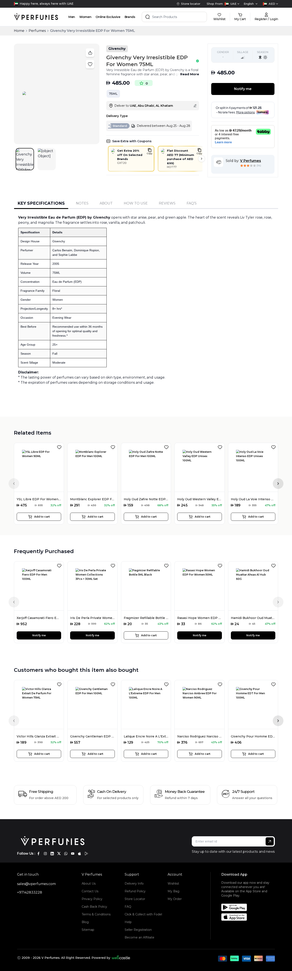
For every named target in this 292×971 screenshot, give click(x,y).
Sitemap (88, 930)
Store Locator (135, 899)
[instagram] (45, 853)
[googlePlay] (86, 853)
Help (128, 922)
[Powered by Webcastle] (121, 958)
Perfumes (37, 31)
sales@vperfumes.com (36, 884)
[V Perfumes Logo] (36, 17)
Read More (189, 74)
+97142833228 (29, 892)
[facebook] (38, 853)
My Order (175, 899)
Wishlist (173, 883)
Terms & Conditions (96, 914)
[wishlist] (60, 446)
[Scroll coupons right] (201, 158)
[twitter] (59, 853)
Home (19, 31)
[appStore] (79, 853)
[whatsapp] (66, 853)
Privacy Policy (92, 899)
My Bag (173, 891)
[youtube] (72, 853)
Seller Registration (138, 930)
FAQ (128, 907)
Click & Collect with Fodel (143, 914)
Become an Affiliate (139, 937)
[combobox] (231, 4)
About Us (89, 883)
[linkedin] (52, 853)
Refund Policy (135, 891)
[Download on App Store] (249, 917)
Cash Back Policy (94, 907)
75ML (113, 94)
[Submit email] (269, 841)
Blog (85, 922)
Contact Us (90, 891)
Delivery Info (134, 883)
